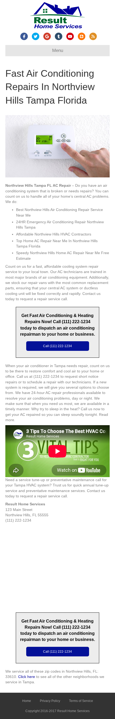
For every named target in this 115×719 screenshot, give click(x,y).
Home (26, 701)
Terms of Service (81, 701)
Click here (26, 677)
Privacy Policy (50, 701)
